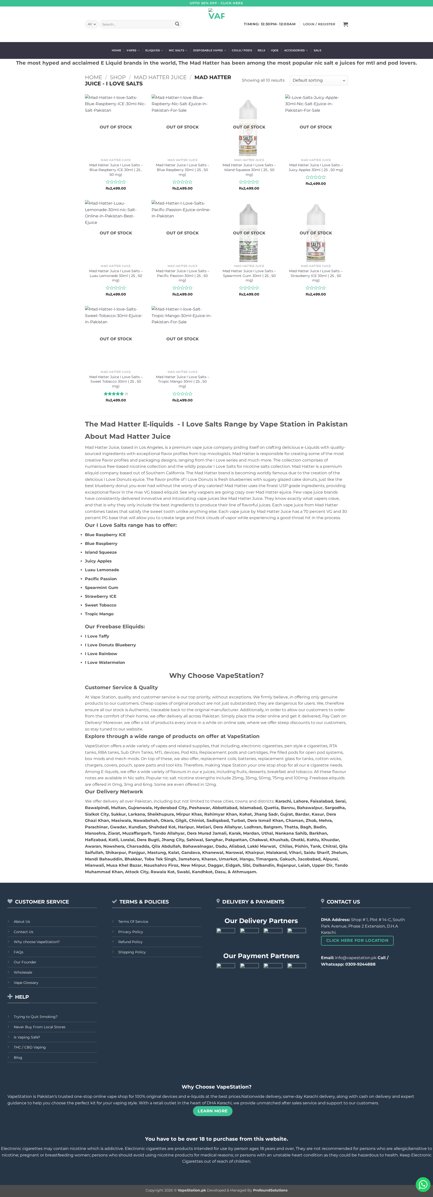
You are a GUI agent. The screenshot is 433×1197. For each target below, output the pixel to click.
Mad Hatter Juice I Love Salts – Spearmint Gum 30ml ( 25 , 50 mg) (249, 275)
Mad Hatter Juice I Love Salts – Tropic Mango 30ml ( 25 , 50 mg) (182, 381)
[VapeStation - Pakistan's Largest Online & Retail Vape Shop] (217, 24)
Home (116, 50)
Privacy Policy (130, 932)
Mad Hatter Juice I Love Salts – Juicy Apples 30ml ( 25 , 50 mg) (316, 167)
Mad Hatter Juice (160, 77)
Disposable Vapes (208, 50)
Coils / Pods (242, 50)
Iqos (274, 50)
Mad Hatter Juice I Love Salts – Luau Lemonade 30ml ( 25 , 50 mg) (116, 275)
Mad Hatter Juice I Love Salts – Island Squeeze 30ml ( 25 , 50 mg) (249, 170)
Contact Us (23, 932)
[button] (345, 24)
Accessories (294, 50)
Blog (18, 1057)
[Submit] (177, 24)
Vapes (131, 50)
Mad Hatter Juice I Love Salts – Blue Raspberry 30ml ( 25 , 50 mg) (182, 170)
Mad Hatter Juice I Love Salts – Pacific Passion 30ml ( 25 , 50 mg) (182, 275)
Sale (317, 50)
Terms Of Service (133, 921)
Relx (261, 50)
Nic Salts (176, 50)
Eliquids (152, 50)
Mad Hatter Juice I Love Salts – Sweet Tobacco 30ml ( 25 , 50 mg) (116, 381)
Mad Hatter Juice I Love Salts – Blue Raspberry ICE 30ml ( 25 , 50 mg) (116, 170)
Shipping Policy (132, 952)
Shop (118, 77)
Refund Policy (130, 942)
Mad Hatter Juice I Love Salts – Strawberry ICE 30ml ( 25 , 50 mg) (316, 275)
